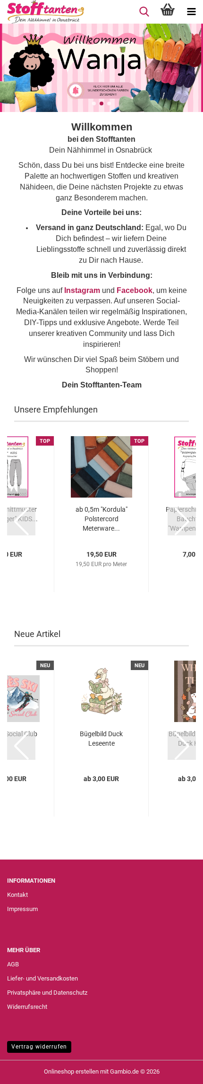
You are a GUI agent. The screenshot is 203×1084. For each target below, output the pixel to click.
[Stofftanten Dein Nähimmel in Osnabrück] (42, 12)
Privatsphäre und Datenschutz (47, 992)
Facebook (134, 290)
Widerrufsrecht (27, 1006)
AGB (13, 964)
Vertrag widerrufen (39, 1046)
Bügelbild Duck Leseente (101, 738)
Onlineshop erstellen (71, 1071)
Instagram (82, 290)
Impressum (22, 908)
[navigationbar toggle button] (191, 12)
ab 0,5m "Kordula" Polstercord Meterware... (101, 519)
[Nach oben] (177, 1069)
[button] (94, 103)
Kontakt (17, 894)
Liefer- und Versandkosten (42, 978)
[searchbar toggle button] (144, 12)
